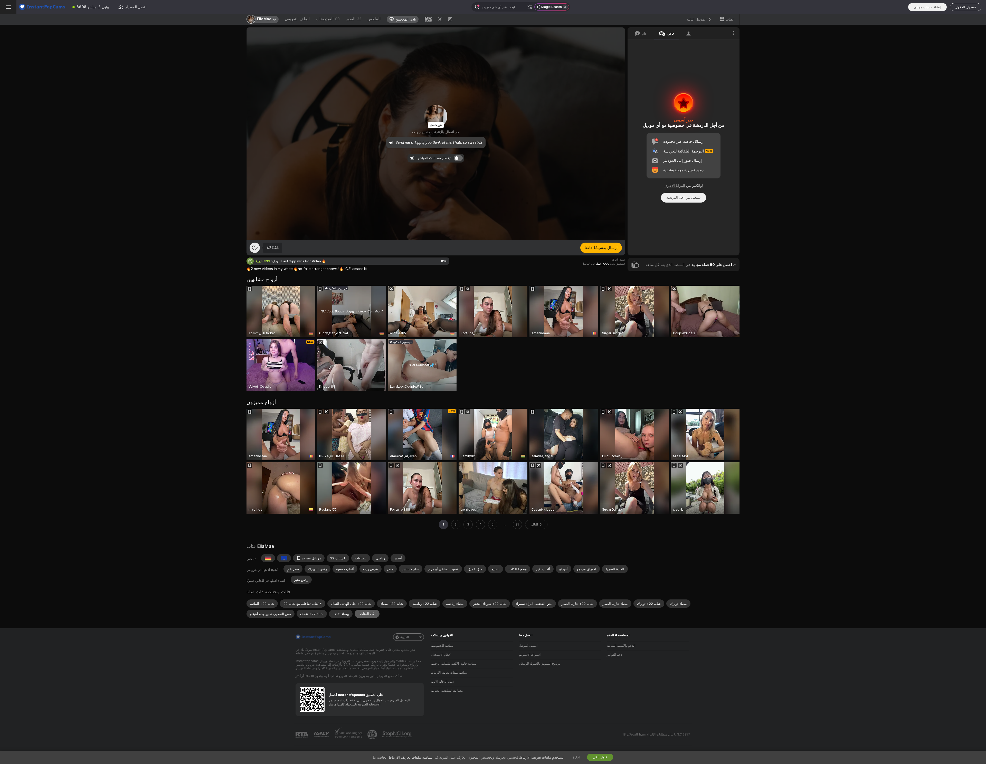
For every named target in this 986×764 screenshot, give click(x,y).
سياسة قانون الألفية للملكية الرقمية (453, 663)
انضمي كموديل (528, 645)
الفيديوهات (328, 19)
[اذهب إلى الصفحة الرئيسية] (42, 7)
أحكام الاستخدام (441, 654)
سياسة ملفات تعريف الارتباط (449, 672)
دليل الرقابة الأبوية (442, 681)
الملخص (374, 19)
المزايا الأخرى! (684, 186)
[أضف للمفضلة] (255, 248)
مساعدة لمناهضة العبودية (447, 690)
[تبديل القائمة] (8, 7)
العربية (404, 637)
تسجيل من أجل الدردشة (683, 197)
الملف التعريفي (297, 19)
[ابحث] (529, 7)
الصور (353, 19)
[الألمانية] (268, 558)
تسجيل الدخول (965, 7)
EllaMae (265, 546)
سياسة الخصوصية (442, 645)
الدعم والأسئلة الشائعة (621, 645)
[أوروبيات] (284, 558)
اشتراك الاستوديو (530, 654)
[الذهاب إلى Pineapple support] (372, 734)
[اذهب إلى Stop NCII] (397, 734)
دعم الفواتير (614, 654)
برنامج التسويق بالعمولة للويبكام (539, 663)
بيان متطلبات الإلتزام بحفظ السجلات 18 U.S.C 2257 (656, 734)
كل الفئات (367, 614)
